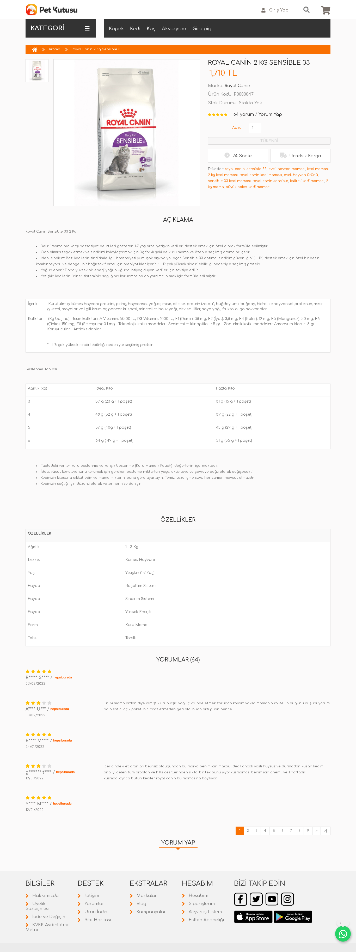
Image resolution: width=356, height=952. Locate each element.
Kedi (135, 28)
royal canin (235, 169)
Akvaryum (174, 28)
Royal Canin (237, 85)
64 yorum (244, 114)
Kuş (151, 28)
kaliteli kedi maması (307, 181)
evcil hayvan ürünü (301, 175)
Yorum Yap (270, 114)
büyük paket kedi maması (248, 187)
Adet (236, 128)
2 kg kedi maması (223, 175)
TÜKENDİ (269, 141)
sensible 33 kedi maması (229, 181)
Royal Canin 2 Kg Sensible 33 (97, 49)
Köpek (116, 28)
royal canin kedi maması (261, 175)
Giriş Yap (279, 10)
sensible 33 (257, 169)
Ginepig (202, 28)
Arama (54, 49)
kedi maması (318, 169)
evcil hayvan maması (286, 169)
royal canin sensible (270, 181)
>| (325, 831)
